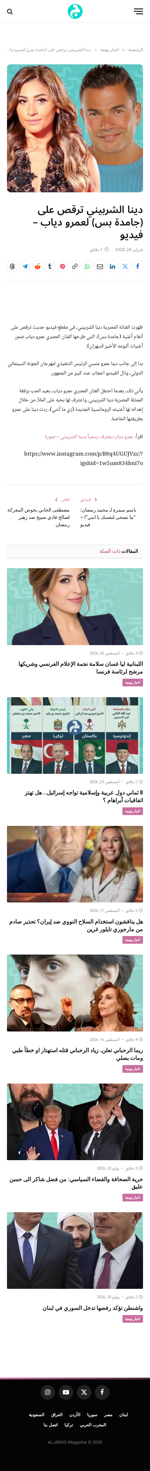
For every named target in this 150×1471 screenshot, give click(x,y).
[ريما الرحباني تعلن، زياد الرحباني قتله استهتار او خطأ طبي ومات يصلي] (75, 993)
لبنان (123, 1414)
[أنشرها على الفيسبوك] (137, 266)
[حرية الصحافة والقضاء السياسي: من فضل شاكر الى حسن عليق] (75, 1122)
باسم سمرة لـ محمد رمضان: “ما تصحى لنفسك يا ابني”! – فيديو (108, 517)
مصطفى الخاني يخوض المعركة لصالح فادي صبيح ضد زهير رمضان (38, 517)
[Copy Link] (75, 266)
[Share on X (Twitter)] (125, 266)
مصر (108, 1414)
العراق (56, 1414)
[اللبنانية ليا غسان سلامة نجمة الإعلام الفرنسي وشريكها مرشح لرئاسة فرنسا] (75, 606)
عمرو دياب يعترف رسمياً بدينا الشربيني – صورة (89, 437)
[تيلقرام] (25, 266)
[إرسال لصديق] (100, 266)
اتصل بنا (51, 1424)
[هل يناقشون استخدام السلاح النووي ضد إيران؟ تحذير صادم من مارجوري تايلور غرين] (75, 864)
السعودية (36, 1414)
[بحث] (10, 11)
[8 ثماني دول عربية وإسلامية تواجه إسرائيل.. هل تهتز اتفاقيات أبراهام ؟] (75, 735)
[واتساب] (87, 266)
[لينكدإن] (112, 266)
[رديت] (37, 266)
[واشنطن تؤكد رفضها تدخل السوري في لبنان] (75, 1250)
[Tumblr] (50, 266)
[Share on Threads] (12, 266)
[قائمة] (138, 11)
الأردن (74, 1414)
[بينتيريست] (62, 266)
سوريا (92, 1414)
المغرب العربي (93, 1424)
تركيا (69, 1424)
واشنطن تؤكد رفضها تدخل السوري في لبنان (93, 1308)
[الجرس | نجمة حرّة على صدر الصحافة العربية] (75, 11)
